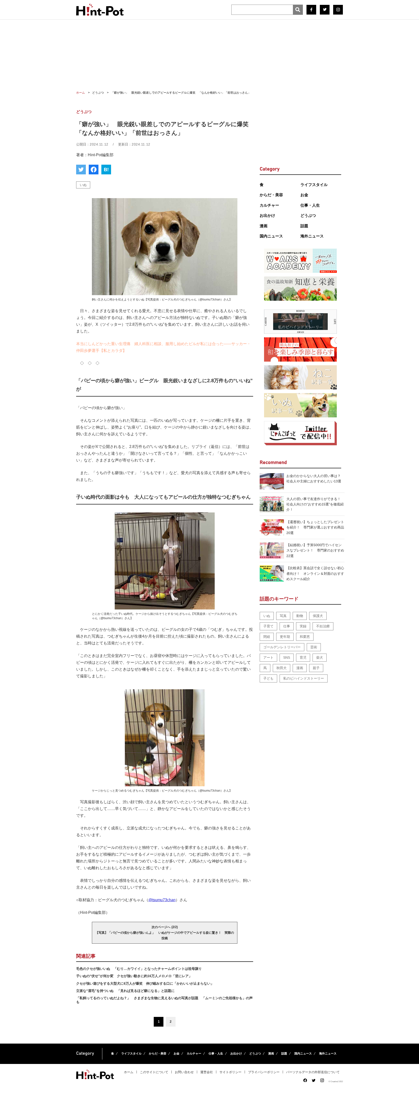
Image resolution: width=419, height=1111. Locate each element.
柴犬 (319, 657)
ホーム (128, 1072)
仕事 (286, 626)
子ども (268, 678)
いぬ (83, 185)
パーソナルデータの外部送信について (313, 1072)
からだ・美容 (271, 195)
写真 (283, 616)
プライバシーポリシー (264, 1072)
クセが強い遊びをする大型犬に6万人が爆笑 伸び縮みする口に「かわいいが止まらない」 (145, 983)
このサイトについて (154, 1072)
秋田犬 (281, 668)
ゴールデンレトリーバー (282, 647)
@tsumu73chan (162, 900)
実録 (303, 626)
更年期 (285, 637)
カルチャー (269, 205)
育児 (303, 657)
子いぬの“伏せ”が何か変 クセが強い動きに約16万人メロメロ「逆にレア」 (134, 976)
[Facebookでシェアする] (93, 169)
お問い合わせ (184, 1072)
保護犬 (318, 616)
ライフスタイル (314, 185)
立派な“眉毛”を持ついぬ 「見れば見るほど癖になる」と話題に (125, 991)
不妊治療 (323, 626)
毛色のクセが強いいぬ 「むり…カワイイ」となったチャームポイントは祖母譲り (139, 969)
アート (268, 657)
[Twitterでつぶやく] (81, 169)
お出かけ (267, 215)
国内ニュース (271, 236)
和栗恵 (305, 637)
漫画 (263, 226)
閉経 (266, 637)
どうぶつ (308, 215)
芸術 (313, 647)
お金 (304, 195)
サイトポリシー (230, 1072)
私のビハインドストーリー (303, 678)
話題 (304, 226)
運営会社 (206, 1072)
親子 (316, 668)
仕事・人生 (310, 205)
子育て (268, 626)
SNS (286, 657)
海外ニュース (312, 236)
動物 (299, 616)
